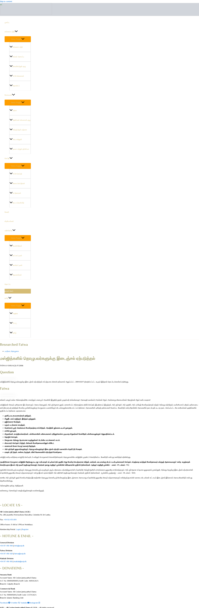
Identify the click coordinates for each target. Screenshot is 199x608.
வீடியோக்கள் (9, 221)
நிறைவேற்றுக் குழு (19, 66)
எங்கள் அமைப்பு (18, 57)
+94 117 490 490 (6, 546)
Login (18, 529)
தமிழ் (6, 298)
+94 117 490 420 (6, 554)
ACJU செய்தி (17, 174)
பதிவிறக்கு (8, 230)
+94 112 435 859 (9, 520)
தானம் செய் (9, 291)
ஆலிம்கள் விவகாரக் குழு (22, 120)
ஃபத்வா (7, 351)
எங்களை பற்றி (10, 32)
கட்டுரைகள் (17, 193)
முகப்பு (7, 22)
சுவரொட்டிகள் (17, 265)
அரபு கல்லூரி (17, 139)
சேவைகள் (8, 95)
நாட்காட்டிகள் (17, 255)
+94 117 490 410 (6, 561)
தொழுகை (15, 351)
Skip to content (6, 1)
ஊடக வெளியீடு (18, 203)
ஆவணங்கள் (17, 275)
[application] (16, 31)
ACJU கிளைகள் (18, 76)
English (15, 313)
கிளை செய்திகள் (19, 183)
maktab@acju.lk (20, 561)
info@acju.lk (19, 546)
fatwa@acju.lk (20, 554)
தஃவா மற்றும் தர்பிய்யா (21, 149)
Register (25, 529)
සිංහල (15, 323)
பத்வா (15, 110)
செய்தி (7, 158)
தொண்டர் (16, 86)
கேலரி (7, 212)
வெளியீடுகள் (17, 246)
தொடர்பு (7, 284)
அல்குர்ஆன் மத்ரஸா (20, 130)
